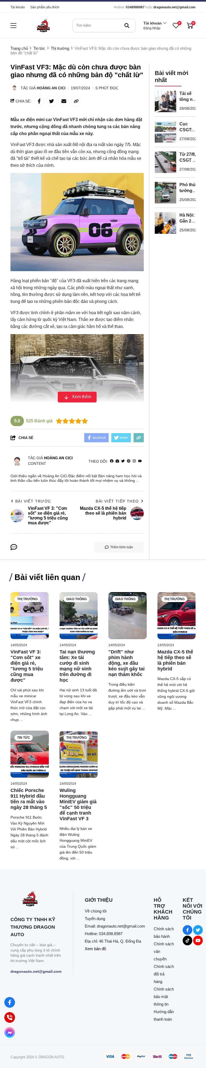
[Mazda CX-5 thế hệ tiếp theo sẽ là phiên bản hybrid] (176, 615)
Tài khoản (17, 7)
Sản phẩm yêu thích (44, 7)
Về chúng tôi (95, 911)
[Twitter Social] (198, 930)
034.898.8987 (111, 933)
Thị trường (27, 599)
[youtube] (140, 461)
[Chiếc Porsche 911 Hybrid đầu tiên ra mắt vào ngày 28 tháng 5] (29, 754)
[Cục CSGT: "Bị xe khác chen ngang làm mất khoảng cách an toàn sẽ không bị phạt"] (165, 132)
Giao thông (76, 599)
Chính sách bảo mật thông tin (164, 996)
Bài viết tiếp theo (117, 501)
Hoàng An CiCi (51, 88)
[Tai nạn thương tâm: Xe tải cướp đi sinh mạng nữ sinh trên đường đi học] (79, 615)
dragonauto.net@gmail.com (174, 7)
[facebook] (111, 461)
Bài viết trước (33, 501)
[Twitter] (123, 461)
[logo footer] (35, 899)
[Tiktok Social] (187, 940)
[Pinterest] (128, 461)
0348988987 (135, 7)
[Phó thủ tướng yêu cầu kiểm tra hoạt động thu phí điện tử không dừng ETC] (165, 192)
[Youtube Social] (198, 940)
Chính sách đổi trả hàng (164, 974)
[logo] (43, 25)
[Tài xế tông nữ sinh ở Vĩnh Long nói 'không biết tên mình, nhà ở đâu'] (165, 101)
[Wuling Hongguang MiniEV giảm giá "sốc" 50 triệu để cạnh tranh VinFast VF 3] (79, 754)
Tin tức (23, 738)
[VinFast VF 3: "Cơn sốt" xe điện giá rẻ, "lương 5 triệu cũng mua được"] (29, 615)
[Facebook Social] (187, 930)
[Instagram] (134, 461)
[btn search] (127, 25)
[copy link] (76, 101)
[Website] (117, 461)
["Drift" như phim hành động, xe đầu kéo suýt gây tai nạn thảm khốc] (127, 615)
